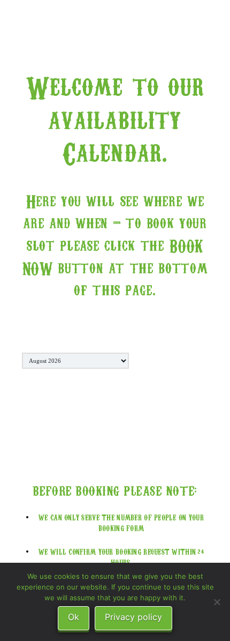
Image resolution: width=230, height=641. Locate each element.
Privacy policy (133, 617)
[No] (216, 602)
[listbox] (75, 361)
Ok (73, 617)
